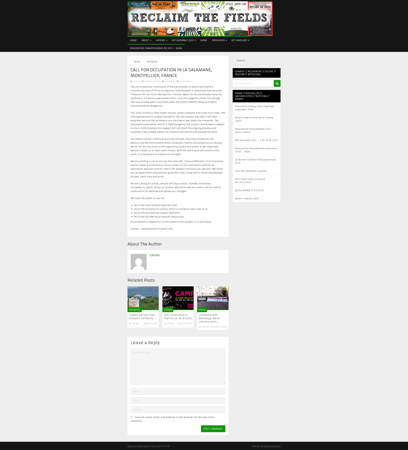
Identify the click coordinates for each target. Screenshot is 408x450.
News (203, 40)
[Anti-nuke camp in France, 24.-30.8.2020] (178, 298)
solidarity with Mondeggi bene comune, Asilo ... (209, 318)
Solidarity (152, 61)
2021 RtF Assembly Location (251, 171)
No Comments (186, 81)
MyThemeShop (272, 446)
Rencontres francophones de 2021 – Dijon (156, 48)
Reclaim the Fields (138, 446)
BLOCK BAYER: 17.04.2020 (249, 190)
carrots (136, 81)
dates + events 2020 (247, 198)
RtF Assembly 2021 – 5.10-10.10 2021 (256, 140)
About (145, 40)
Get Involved (239, 40)
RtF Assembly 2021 (183, 40)
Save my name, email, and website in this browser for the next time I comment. (173, 419)
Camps (168, 309)
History (160, 40)
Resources (218, 40)
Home (133, 40)
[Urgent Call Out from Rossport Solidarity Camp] (143, 298)
